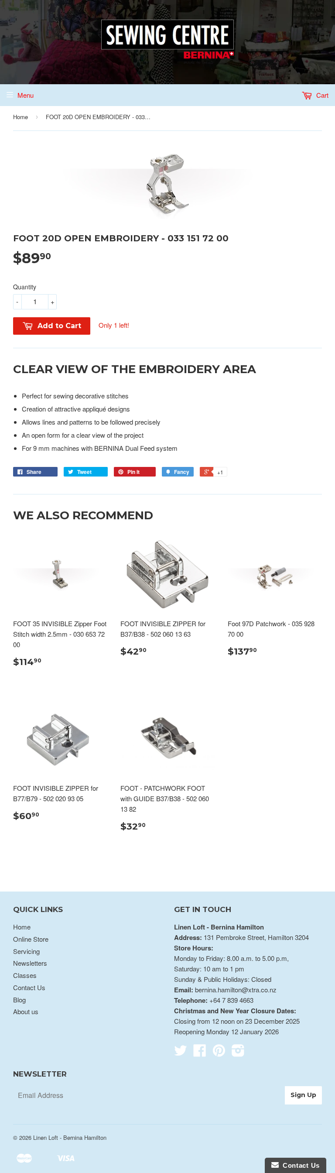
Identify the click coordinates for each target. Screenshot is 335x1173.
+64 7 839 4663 (231, 1000)
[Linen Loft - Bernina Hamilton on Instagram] (238, 1052)
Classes (25, 975)
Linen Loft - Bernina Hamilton (69, 1137)
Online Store (30, 938)
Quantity (24, 286)
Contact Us (29, 987)
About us (25, 1011)
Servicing (26, 951)
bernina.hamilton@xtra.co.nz (236, 989)
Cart (321, 94)
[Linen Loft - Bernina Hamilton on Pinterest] (219, 1052)
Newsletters (30, 962)
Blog (19, 999)
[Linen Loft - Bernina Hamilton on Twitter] (180, 1052)
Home (20, 117)
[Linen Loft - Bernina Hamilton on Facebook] (199, 1052)
